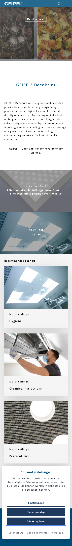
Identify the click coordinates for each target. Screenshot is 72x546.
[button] (66, 3)
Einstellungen (36, 502)
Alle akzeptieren (36, 521)
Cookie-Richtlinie (37, 532)
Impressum (57, 532)
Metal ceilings (36, 19)
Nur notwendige (36, 512)
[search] (59, 3)
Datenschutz (16, 532)
